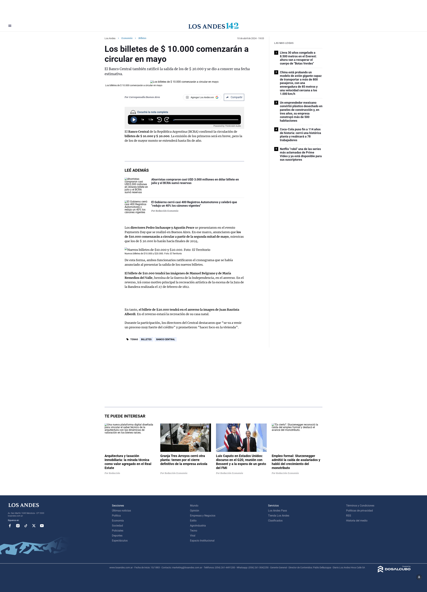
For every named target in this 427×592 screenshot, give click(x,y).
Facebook (10, 526)
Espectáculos (120, 540)
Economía (126, 38)
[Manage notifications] (419, 577)
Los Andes (110, 38)
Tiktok (26, 526)
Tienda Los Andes (278, 515)
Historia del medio (356, 520)
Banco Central (165, 339)
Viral (192, 535)
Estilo (193, 520)
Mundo (194, 505)
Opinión (194, 510)
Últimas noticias (121, 510)
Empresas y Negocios (202, 515)
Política (116, 515)
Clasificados (275, 520)
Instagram (18, 526)
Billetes (146, 339)
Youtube (42, 526)
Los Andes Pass (277, 510)
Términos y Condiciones (360, 505)
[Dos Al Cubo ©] (394, 571)
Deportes (117, 535)
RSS (348, 515)
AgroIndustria (198, 525)
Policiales (117, 530)
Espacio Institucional (202, 540)
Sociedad (117, 525)
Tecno (193, 530)
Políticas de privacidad (359, 510)
